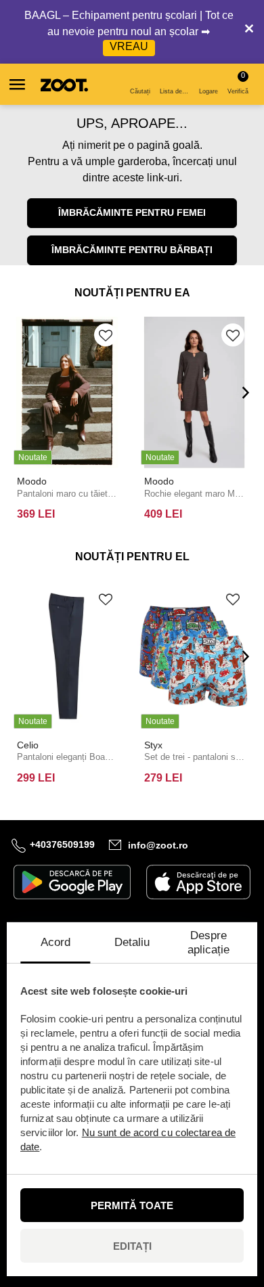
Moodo (32, 481)
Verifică (237, 83)
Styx (153, 745)
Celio (28, 745)
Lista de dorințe (176, 91)
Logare (208, 91)
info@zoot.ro (158, 845)
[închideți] (249, 32)
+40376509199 (62, 844)
